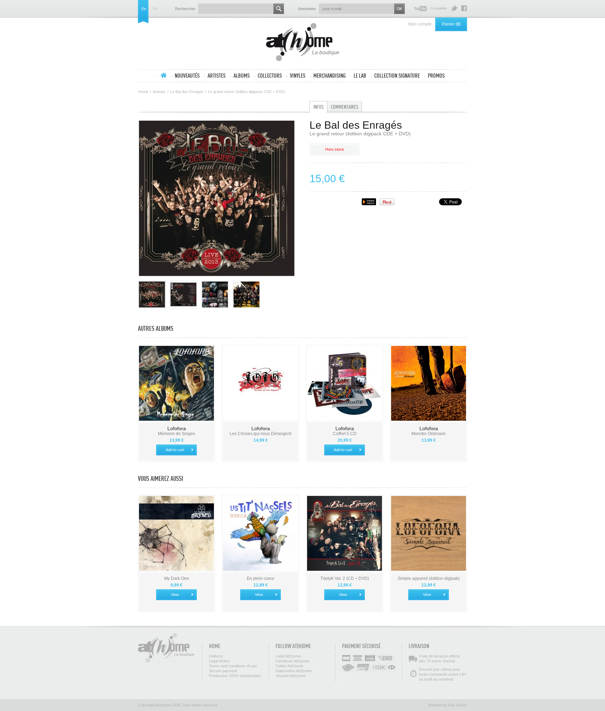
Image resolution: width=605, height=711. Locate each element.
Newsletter (307, 9)
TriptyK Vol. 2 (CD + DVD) (344, 578)
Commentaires (344, 107)
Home (143, 92)
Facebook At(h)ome (464, 8)
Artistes (216, 75)
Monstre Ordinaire (428, 433)
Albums (242, 75)
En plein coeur (260, 578)
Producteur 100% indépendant (234, 676)
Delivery (216, 656)
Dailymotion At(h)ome (438, 8)
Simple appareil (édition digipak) (429, 578)
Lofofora (176, 428)
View (175, 594)
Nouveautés (187, 75)
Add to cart (175, 450)
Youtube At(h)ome (420, 8)
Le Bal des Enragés (186, 92)
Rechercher (185, 9)
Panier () (451, 24)
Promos (436, 75)
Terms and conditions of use (233, 666)
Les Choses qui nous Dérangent (260, 433)
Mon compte (420, 24)
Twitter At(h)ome (454, 8)
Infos (318, 107)
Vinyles (297, 75)
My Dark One (176, 578)
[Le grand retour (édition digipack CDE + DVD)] (152, 294)
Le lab (360, 75)
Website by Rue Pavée (447, 705)
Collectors (270, 75)
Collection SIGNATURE (397, 75)
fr (155, 9)
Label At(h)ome (288, 656)
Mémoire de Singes (176, 433)
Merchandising (329, 75)
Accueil (163, 75)
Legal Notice (219, 661)
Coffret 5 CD (344, 433)
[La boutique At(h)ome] (302, 42)
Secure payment (223, 671)
